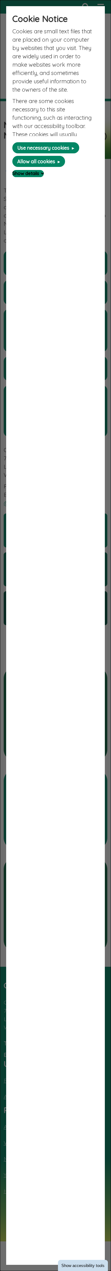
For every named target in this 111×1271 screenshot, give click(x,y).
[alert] (55, 635)
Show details (25, 173)
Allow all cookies (36, 161)
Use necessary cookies (43, 148)
